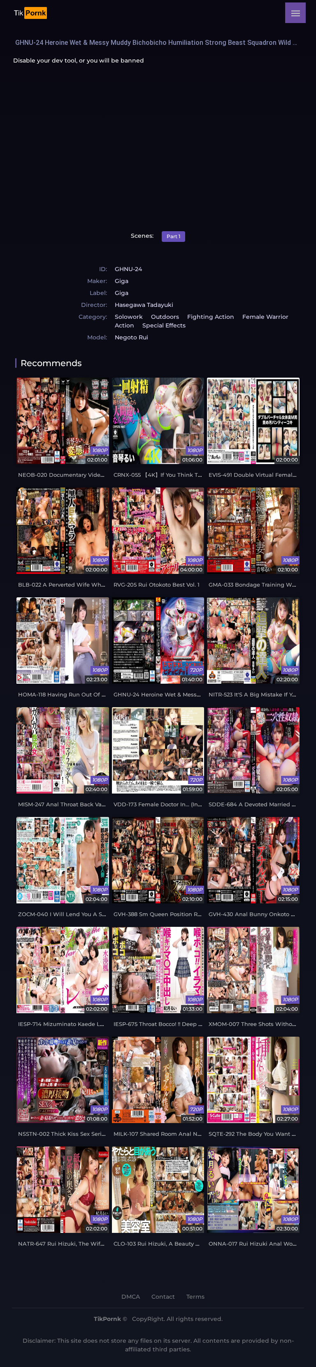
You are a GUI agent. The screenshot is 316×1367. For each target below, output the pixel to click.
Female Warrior (265, 316)
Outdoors (165, 316)
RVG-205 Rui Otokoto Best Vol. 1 (157, 585)
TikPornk (107, 1319)
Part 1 (173, 236)
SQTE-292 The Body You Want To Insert (262, 1134)
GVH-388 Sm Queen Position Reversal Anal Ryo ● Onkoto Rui (197, 914)
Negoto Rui (131, 337)
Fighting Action (210, 316)
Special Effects (164, 325)
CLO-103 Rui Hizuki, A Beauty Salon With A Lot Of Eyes (189, 1244)
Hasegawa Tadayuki (144, 305)
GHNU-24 (128, 269)
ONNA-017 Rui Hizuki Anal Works (255, 1244)
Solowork (129, 316)
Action (124, 325)
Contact (163, 1296)
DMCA (130, 1296)
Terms (195, 1296)
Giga (121, 281)
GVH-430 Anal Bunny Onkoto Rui (254, 914)
